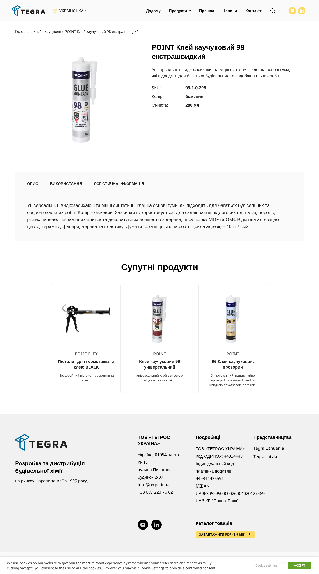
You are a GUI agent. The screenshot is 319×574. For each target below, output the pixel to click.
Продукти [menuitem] (178, 11)
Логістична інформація (119, 184)
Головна (22, 31)
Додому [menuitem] (153, 11)
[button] (70, 11)
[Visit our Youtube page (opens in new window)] (292, 10)
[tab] (32, 184)
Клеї (37, 31)
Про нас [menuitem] (206, 11)
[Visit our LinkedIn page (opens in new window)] (301, 10)
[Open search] (273, 11)
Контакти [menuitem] (253, 11)
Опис (32, 184)
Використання (66, 184)
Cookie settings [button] (266, 565)
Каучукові (52, 31)
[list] (159, 342)
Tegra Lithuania (268, 448)
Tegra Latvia (265, 456)
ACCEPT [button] (299, 565)
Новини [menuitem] (230, 11)
